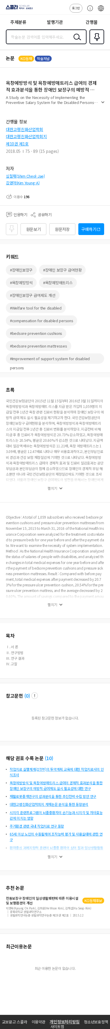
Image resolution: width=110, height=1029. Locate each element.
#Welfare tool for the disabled (36, 308)
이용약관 (38, 1022)
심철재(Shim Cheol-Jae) (25, 176)
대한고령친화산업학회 (24, 129)
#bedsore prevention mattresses (38, 346)
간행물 (92, 22)
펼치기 (52, 488)
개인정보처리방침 (64, 1022)
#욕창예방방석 (21, 282)
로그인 (76, 8)
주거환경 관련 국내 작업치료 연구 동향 (37, 825)
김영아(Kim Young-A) (23, 183)
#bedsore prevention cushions (36, 333)
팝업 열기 (34, 695)
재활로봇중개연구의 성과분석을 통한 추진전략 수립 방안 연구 (53, 796)
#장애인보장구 (21, 270)
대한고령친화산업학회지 (26, 136)
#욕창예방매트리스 (57, 282)
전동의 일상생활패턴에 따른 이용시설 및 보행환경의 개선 (42, 900)
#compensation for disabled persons (41, 320)
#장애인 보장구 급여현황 (62, 270)
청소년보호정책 (96, 1022)
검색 (76, 41)
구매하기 (88, 229)
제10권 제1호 (17, 144)
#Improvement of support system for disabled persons (50, 360)
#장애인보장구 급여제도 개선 (32, 295)
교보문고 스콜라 (14, 1022)
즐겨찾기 (95, 43)
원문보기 (33, 229)
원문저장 (62, 229)
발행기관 (55, 22)
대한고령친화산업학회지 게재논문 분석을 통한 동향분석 (49, 804)
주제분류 (18, 22)
